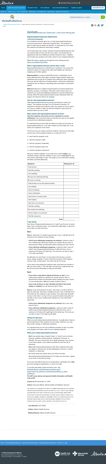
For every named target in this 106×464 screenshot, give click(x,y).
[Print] (95, 25)
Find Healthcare (45, 7)
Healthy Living (12, 11)
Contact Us (60, 443)
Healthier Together (76, 7)
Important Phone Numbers (30, 443)
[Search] (103, 17)
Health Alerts (51, 11)
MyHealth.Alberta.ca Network (69, 3)
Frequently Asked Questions (47, 443)
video (36, 60)
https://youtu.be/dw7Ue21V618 (37, 62)
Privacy (24, 456)
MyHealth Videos (33, 7)
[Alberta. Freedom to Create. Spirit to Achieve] (97, 455)
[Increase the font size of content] (102, 25)
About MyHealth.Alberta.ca (60, 7)
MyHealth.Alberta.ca (12, 18)
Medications (32, 11)
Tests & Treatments (22, 11)
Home (3, 7)
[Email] (92, 25)
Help (65, 443)
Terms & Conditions (6, 456)
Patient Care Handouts (62, 11)
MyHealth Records (98, 7)
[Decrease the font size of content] (98, 25)
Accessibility (17, 456)
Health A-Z (4, 11)
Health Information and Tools (16, 7)
